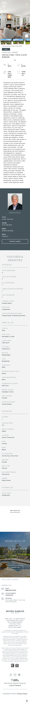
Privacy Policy (22, 693)
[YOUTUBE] (19, 674)
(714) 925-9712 (9, 595)
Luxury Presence (15, 685)
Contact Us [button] (15, 567)
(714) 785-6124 (7, 225)
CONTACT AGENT (15, 241)
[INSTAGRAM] (15, 674)
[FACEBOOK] (10, 674)
